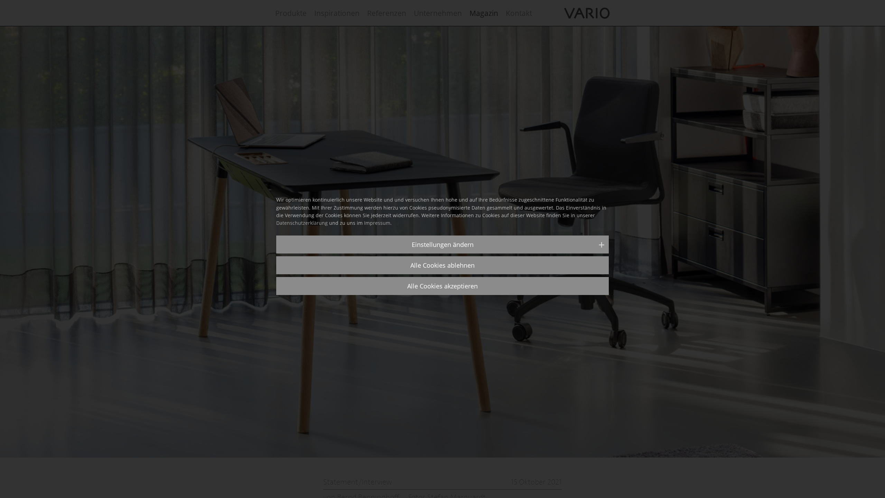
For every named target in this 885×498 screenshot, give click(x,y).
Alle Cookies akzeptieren (442, 286)
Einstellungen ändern (443, 244)
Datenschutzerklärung (302, 223)
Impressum (377, 223)
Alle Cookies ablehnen (442, 265)
